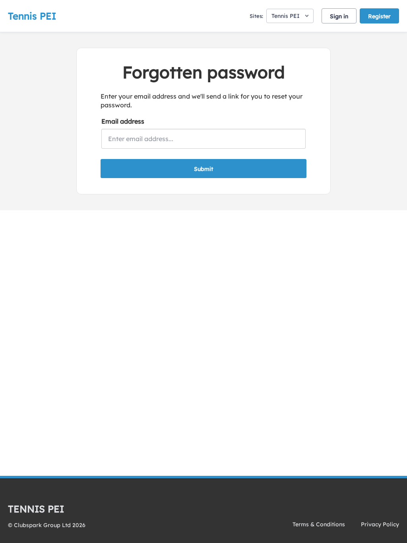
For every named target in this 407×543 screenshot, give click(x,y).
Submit (203, 169)
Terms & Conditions (319, 524)
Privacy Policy (380, 524)
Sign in (339, 16)
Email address (122, 121)
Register (379, 16)
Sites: (256, 16)
